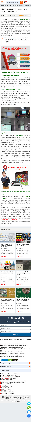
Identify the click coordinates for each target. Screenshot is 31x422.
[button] (30, 363)
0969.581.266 (8, 387)
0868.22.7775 (9, 385)
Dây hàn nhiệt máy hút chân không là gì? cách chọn (22, 300)
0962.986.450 (8, 383)
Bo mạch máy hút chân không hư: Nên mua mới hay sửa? (7, 300)
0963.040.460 (9, 386)
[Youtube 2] (15, 318)
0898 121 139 (12, 391)
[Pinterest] (23, 318)
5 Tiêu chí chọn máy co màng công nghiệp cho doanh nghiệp (6, 245)
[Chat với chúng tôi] (29, 416)
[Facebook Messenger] (29, 412)
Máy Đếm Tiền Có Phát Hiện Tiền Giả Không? (22, 245)
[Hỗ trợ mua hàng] (29, 408)
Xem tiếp (3, 256)
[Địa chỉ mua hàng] (29, 404)
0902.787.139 (10, 381)
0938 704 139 (8, 390)
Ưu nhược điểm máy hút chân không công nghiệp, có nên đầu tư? (23, 273)
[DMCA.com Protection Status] (13, 360)
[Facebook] (8, 318)
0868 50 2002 (11, 393)
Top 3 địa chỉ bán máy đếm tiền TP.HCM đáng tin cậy (7, 272)
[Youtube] (12, 318)
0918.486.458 (8, 382)
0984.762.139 (8, 389)
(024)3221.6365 (21, 382)
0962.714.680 (14, 382)
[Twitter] (19, 318)
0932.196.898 (16, 381)
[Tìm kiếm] (21, 2)
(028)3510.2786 (23, 381)
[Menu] (28, 2)
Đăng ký (15, 334)
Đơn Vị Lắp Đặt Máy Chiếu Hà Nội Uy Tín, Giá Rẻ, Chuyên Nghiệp (17, 39)
